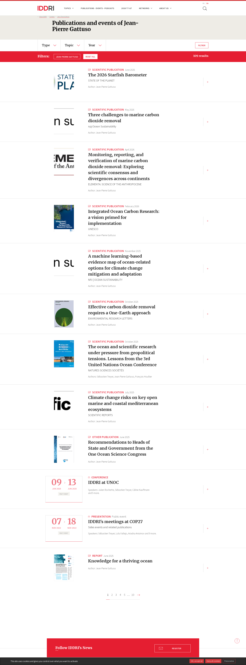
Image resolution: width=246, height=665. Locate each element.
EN (207, 3)
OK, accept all (196, 661)
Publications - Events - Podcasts (97, 8)
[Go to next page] (138, 595)
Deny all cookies (213, 661)
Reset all (90, 56)
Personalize (229, 661)
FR (203, 3)
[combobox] (49, 45)
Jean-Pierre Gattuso (63, 17)
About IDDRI (43, 17)
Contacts (52, 17)
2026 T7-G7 (126, 8)
